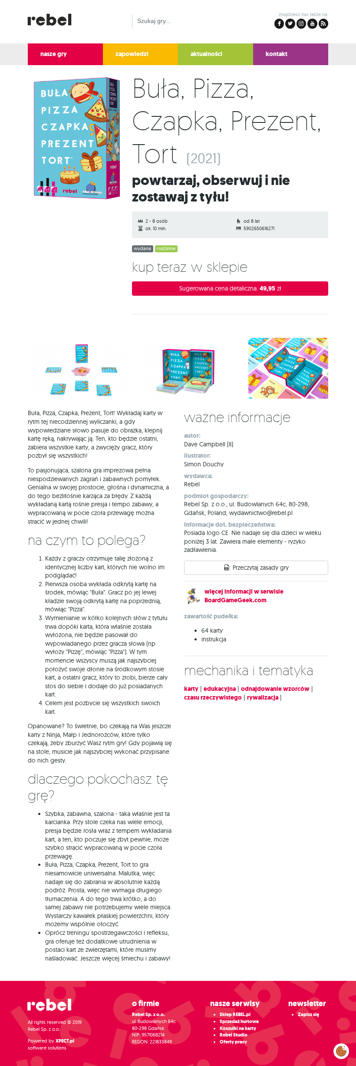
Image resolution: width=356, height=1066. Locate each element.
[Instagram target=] (301, 24)
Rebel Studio (233, 1035)
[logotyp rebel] (54, 18)
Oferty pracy (233, 1042)
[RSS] (323, 24)
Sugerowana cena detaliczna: (230, 288)
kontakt (276, 54)
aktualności (206, 54)
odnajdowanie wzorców (275, 689)
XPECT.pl (65, 1041)
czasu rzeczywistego (213, 697)
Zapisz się (308, 1014)
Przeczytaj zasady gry (261, 567)
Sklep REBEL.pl (235, 1014)
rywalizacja (262, 697)
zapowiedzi (131, 54)
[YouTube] (312, 24)
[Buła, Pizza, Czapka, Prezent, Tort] (74, 140)
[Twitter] (290, 24)
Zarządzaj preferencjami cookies (341, 1049)
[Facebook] (279, 24)
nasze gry (53, 54)
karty (191, 689)
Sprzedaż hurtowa (239, 1021)
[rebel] (54, 1008)
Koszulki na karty (238, 1028)
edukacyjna (220, 689)
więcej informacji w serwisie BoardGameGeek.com (243, 595)
